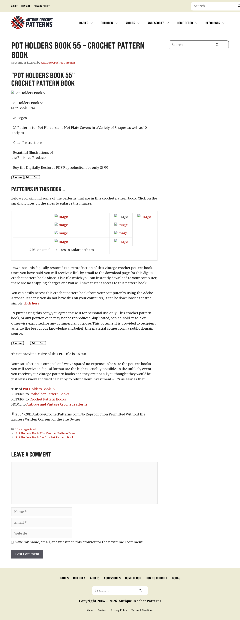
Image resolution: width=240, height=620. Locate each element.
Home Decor (185, 22)
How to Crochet (156, 578)
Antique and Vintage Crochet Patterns (56, 404)
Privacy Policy (42, 5)
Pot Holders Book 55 (39, 389)
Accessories (156, 22)
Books (176, 578)
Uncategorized (26, 429)
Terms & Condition (142, 610)
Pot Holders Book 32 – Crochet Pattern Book (45, 433)
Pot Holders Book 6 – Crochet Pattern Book (45, 437)
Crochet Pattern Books (48, 399)
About (14, 5)
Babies (83, 22)
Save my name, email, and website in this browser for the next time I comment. (79, 542)
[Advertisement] (199, 84)
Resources (213, 22)
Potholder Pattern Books (49, 394)
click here (31, 303)
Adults (130, 22)
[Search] (217, 45)
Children (107, 22)
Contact (25, 5)
